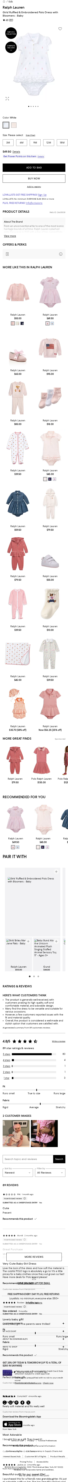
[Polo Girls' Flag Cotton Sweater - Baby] (50, 348)
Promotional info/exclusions (28, 1383)
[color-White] (54, 479)
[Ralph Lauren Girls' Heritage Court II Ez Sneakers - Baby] (50, 554)
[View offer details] (34, 254)
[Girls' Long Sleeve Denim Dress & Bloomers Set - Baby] (18, 504)
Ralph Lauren (13, 7)
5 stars (6, 1054)
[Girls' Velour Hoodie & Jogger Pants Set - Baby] (18, 554)
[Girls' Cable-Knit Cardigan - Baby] (18, 292)
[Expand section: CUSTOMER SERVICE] (34, 1323)
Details (16, 151)
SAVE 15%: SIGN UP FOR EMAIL (34, 1283)
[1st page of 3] (30, 976)
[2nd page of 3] (34, 976)
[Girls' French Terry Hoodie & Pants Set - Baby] (50, 504)
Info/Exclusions (34, 203)
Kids (11, 1)
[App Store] (12, 1424)
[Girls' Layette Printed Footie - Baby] (18, 448)
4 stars (6, 1060)
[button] (34, 68)
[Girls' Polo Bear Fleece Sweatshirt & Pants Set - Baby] (18, 398)
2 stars (6, 1072)
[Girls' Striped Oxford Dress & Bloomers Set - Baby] (50, 292)
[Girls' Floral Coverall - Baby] (50, 654)
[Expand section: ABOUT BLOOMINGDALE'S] (34, 1339)
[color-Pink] (47, 323)
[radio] (13, 323)
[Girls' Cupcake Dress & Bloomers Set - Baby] (50, 448)
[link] (18, 319)
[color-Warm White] (17, 323)
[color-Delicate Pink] (45, 479)
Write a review (58, 1041)
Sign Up (42, 194)
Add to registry (34, 187)
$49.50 (7, 151)
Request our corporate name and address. (34, 1470)
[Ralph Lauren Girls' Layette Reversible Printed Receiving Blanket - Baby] (18, 654)
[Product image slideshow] (34, 68)
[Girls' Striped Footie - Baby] (18, 604)
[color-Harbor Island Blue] (52, 323)
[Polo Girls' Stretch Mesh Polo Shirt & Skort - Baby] (50, 704)
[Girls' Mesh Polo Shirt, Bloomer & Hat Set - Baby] (18, 704)
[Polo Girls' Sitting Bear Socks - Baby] (50, 604)
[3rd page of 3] (38, 976)
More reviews (34, 1256)
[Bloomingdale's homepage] (4, 1)
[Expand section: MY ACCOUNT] (34, 1331)
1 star (6, 1078)
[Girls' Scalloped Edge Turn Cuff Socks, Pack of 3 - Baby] (50, 398)
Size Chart (30, 135)
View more (10, 236)
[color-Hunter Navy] (22, 323)
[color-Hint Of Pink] (13, 323)
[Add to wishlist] (60, 29)
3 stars (6, 1066)
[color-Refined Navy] (49, 479)
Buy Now (34, 178)
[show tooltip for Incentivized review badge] (24, 1198)
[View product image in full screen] (7, 99)
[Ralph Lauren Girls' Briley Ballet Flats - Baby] (18, 348)
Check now (48, 1383)
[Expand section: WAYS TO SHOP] (34, 1347)
